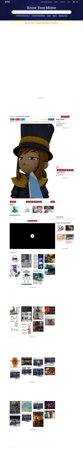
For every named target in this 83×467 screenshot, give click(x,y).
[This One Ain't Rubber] (32, 161)
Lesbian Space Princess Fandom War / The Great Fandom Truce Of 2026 (70, 242)
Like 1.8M (52, 119)
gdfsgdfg (61, 174)
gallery (29, 121)
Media (56, 2)
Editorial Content (63, 15)
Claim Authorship (61, 170)
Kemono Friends (59, 240)
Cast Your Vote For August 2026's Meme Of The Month (41, 23)
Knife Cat (12, 116)
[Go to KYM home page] (7, 2)
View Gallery (29, 201)
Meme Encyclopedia (46, 2)
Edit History (70, 170)
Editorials (62, 2)
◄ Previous (13, 201)
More (69, 2)
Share (12, 119)
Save (18, 119)
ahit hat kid (58, 168)
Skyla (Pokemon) (68, 231)
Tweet (23, 119)
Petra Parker (59, 231)
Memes (54, 15)
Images (48, 15)
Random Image (38, 201)
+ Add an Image (65, 116)
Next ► (52, 201)
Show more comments (32, 220)
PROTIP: (11, 121)
